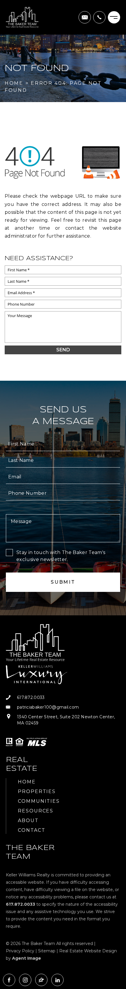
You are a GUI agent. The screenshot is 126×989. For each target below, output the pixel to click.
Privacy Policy (20, 951)
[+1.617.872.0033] (99, 17)
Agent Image (26, 958)
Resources (35, 811)
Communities (39, 801)
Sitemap (46, 951)
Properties (37, 791)
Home (27, 782)
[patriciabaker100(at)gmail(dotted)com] (85, 17)
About (28, 820)
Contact (31, 830)
